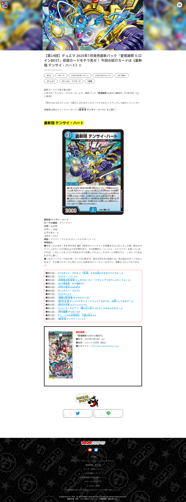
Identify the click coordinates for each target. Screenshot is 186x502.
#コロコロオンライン (79, 75)
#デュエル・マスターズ (71, 81)
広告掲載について (93, 473)
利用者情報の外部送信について (93, 477)
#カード (61, 75)
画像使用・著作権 (93, 465)
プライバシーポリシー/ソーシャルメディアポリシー (93, 460)
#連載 (90, 81)
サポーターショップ (93, 481)
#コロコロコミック (103, 75)
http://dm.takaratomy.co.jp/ (105, 346)
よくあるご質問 (93, 485)
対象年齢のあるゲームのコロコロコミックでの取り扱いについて (93, 489)
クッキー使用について (93, 469)
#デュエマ (51, 81)
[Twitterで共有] (77, 413)
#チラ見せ (122, 75)
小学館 (93, 456)
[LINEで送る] (108, 413)
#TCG (49, 75)
